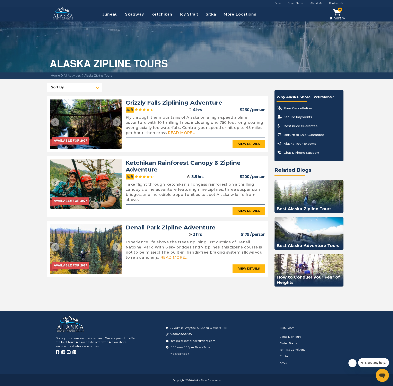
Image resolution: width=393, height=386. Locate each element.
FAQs (283, 362)
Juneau (110, 14)
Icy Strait (189, 14)
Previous (55, 122)
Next (117, 122)
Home (55, 75)
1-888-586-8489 (181, 334)
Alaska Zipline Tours (98, 75)
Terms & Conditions (292, 349)
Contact (285, 356)
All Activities (72, 75)
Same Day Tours (290, 336)
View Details (249, 144)
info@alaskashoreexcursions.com (193, 340)
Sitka (211, 14)
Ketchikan (161, 14)
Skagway (134, 14)
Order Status (288, 343)
